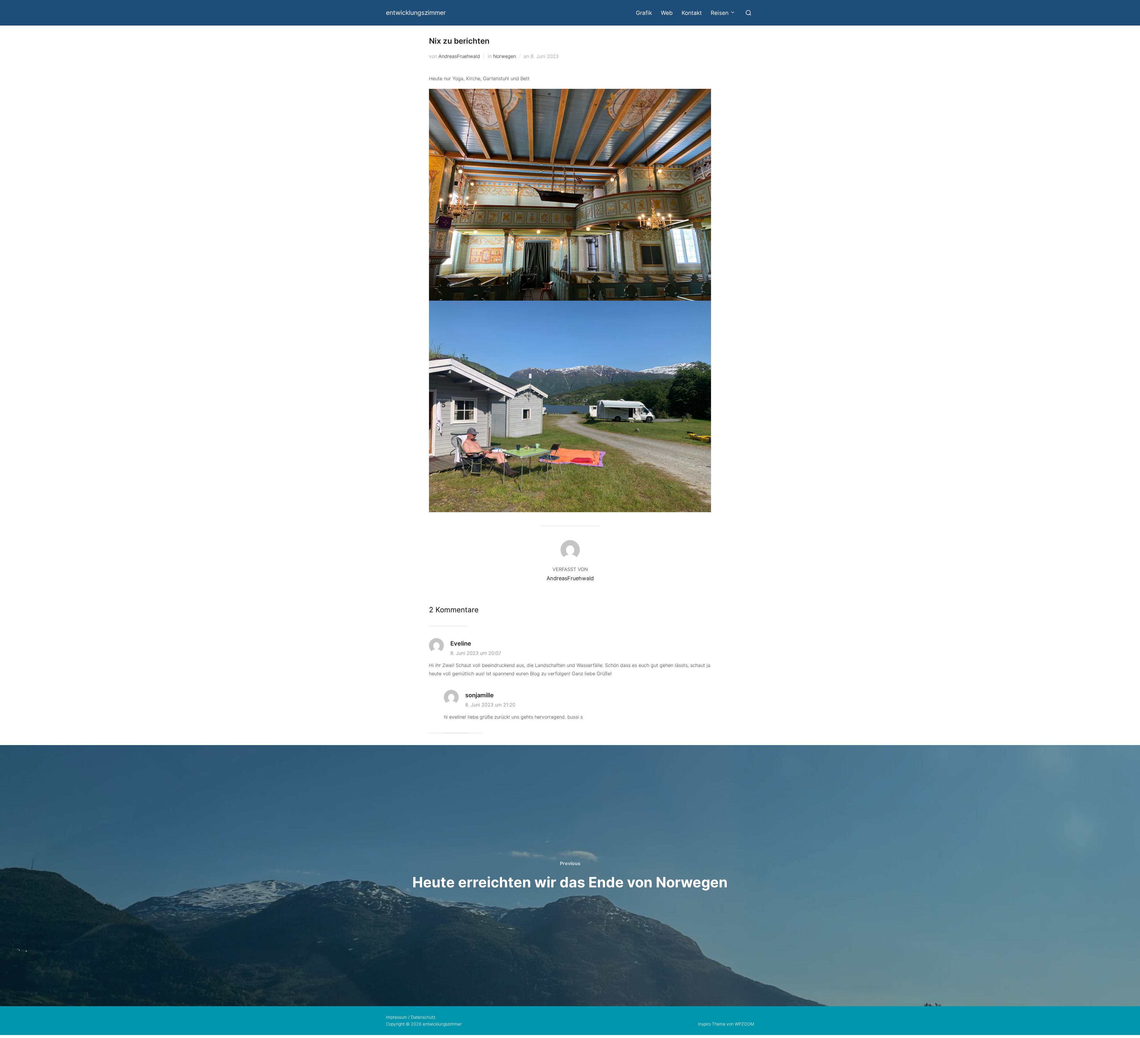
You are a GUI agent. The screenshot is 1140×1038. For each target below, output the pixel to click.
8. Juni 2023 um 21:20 (490, 705)
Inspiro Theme (711, 1023)
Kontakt (692, 13)
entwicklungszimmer (416, 12)
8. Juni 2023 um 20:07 (475, 653)
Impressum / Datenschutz (410, 1017)
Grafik (644, 13)
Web (667, 13)
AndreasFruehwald (459, 56)
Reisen (720, 13)
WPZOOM (744, 1023)
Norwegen (504, 56)
